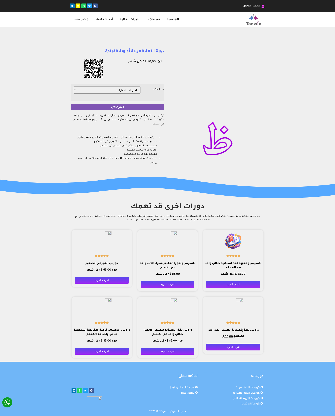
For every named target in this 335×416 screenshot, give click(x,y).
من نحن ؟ (154, 19)
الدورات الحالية (130, 19)
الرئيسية (173, 19)
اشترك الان (117, 107)
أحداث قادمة (104, 19)
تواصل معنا (81, 19)
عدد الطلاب (158, 89)
